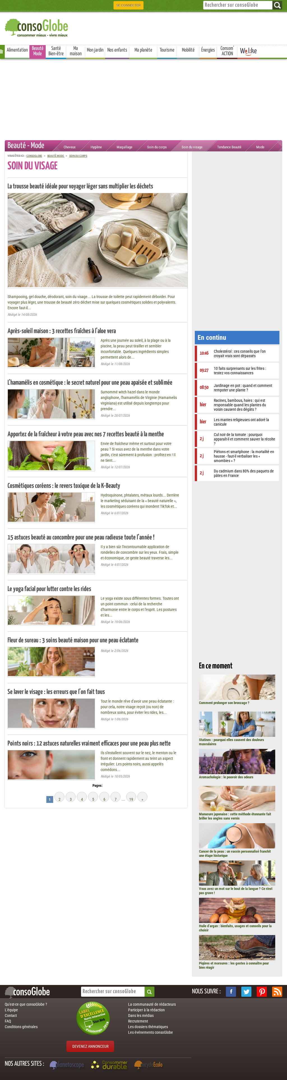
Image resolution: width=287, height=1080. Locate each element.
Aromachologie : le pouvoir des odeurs (226, 777)
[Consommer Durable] (110, 1066)
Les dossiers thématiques (148, 1026)
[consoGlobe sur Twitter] (246, 992)
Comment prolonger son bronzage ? (224, 703)
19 (131, 799)
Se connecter (128, 5)
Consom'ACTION (227, 51)
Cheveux (70, 147)
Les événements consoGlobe (150, 1032)
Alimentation (17, 50)
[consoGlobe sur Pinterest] (262, 992)
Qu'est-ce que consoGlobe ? (26, 1004)
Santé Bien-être (56, 51)
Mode (260, 147)
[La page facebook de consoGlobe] (231, 992)
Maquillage (124, 147)
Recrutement (138, 1021)
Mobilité (188, 50)
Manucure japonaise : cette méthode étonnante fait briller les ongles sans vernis (235, 816)
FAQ (8, 1021)
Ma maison (76, 51)
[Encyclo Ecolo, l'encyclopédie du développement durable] (149, 1066)
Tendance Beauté (229, 147)
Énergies (208, 50)
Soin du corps (157, 147)
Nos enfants (117, 50)
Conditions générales (21, 1026)
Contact (11, 1015)
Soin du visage (192, 147)
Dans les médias (141, 1015)
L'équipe (11, 1010)
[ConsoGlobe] (37, 26)
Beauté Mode (37, 51)
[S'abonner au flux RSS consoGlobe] (277, 992)
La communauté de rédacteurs (152, 1004)
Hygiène (96, 147)
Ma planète (143, 50)
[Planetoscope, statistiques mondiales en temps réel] (67, 1066)
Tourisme (167, 50)
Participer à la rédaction (146, 1010)
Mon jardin (95, 50)
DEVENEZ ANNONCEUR (90, 1046)
